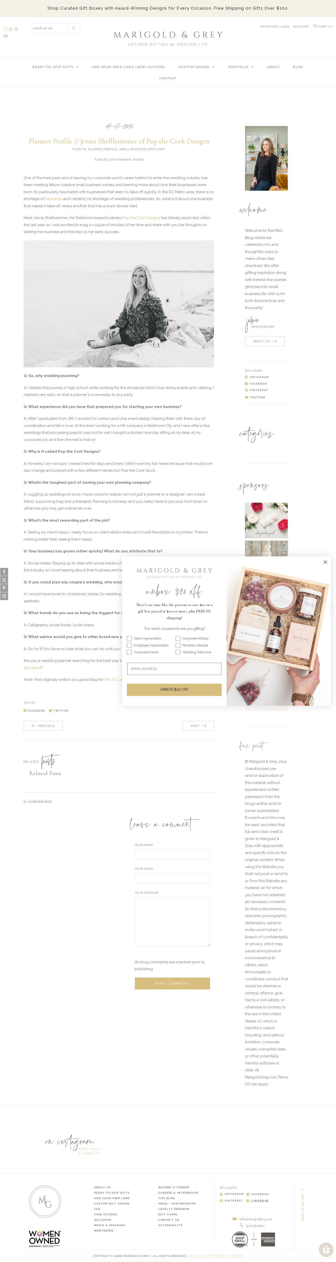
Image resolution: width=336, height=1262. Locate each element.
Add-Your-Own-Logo (112, 1198)
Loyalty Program (173, 1209)
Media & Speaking (109, 1225)
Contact (168, 78)
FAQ (97, 1209)
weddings (53, 199)
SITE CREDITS (233, 1256)
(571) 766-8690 (255, 1225)
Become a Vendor (173, 1187)
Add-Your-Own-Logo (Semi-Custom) (128, 67)
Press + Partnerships (177, 1203)
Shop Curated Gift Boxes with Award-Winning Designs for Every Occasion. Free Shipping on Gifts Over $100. (168, 8)
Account (301, 26)
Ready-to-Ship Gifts (53, 67)
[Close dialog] (325, 562)
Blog (298, 67)
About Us (102, 1187)
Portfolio (238, 67)
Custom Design (194, 67)
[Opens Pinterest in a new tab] (231, 1201)
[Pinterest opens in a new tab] (16, 30)
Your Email (144, 869)
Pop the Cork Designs (141, 218)
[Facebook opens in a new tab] (11, 30)
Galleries (102, 1219)
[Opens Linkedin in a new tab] (257, 1201)
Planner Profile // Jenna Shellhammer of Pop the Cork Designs (119, 141)
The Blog (166, 1198)
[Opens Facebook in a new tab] (258, 1194)
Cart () (325, 26)
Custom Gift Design (112, 1203)
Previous (46, 726)
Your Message (147, 892)
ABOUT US (261, 341)
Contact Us (168, 1219)
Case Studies (105, 1214)
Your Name (144, 845)
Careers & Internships (178, 1192)
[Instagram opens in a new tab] (5, 30)
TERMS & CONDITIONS (204, 1256)
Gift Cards (168, 1214)
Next (195, 726)
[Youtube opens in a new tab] (6, 36)
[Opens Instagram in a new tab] (231, 1194)
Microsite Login (275, 26)
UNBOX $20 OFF (174, 689)
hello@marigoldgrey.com (255, 1219)
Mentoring (104, 1230)
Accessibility (170, 1225)
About (273, 67)
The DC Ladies (116, 679)
